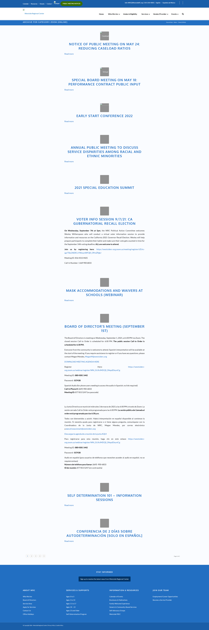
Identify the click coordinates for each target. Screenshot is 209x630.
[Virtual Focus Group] (104, 71)
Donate (42, 4)
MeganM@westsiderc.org (96, 356)
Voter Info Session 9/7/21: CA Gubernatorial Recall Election (104, 221)
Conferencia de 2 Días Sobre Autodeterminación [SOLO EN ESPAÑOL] (104, 533)
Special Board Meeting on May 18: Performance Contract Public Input (104, 82)
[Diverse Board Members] (104, 318)
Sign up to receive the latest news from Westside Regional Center (104, 579)
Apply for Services (29, 607)
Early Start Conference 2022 (104, 116)
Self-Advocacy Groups (117, 611)
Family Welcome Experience (119, 604)
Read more (69, 54)
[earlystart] (104, 107)
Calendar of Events (116, 596)
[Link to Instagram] (184, 2)
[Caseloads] (104, 36)
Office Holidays (28, 614)
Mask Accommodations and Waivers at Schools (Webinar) (104, 292)
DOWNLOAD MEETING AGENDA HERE (81, 361)
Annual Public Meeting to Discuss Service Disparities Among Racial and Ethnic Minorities (105, 151)
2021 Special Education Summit (104, 187)
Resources (34, 4)
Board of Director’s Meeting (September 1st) (105, 328)
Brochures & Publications (118, 600)
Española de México (169, 3)
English (158, 3)
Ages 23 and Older (72, 611)
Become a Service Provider (162, 600)
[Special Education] (104, 179)
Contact (49, 4)
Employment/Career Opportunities (165, 596)
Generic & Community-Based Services (123, 607)
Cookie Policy (59, 625)
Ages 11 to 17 (71, 604)
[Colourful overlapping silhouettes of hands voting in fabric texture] (104, 211)
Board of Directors (29, 600)
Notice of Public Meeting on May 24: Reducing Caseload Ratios (104, 46)
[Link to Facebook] (181, 2)
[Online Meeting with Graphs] (104, 139)
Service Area (27, 604)
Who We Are (27, 596)
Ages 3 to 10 (70, 600)
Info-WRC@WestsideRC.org (134, 3)
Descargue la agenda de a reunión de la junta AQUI (85, 434)
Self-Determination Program (76, 614)
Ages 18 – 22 (71, 607)
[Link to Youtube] (178, 2)
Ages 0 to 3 (70, 596)
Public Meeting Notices (71, 3)
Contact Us (27, 611)
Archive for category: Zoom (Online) (45, 22)
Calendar (26, 4)
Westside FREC (115, 614)
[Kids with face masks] (104, 282)
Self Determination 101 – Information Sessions (104, 497)
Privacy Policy (51, 625)
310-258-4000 (149, 3)
